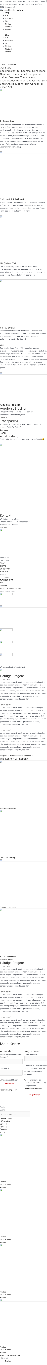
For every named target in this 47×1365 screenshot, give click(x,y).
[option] (26, 1361)
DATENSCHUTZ (6, 580)
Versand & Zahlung (7, 858)
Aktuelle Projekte (10, 404)
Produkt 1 (4, 1182)
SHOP (2, 563)
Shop (7, 13)
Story (7, 21)
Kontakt (8, 30)
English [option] (8, 1361)
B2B (6, 16)
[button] (23, 679)
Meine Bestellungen (8, 808)
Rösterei (8, 27)
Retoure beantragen (8, 907)
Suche (2, 1107)
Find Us (8, 24)
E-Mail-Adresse (35, 1054)
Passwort (9, 1068)
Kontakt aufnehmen (8, 957)
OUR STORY (5, 569)
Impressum (4, 577)
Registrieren (34, 1095)
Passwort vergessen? (8, 1090)
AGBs (2, 583)
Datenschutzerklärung (33, 1088)
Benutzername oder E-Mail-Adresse (11, 1055)
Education (9, 18)
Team (3, 432)
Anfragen (3, 527)
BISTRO (3, 566)
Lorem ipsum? (5, 679)
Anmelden (9, 1083)
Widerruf (3, 586)
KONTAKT (4, 572)
